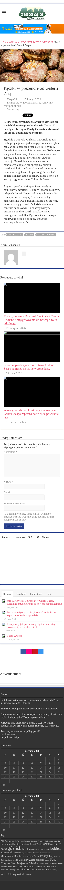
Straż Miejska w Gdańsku (24, 863)
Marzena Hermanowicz (42, 853)
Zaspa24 (12, 99)
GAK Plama (48, 844)
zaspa (6, 873)
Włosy (54, 869)
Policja (44, 856)
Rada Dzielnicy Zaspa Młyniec (28, 859)
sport (47, 860)
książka (17, 853)
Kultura (29, 853)
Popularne (21, 594)
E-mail (8, 492)
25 (14, 776)
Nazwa (8, 481)
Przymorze (54, 856)
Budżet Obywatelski (52, 841)
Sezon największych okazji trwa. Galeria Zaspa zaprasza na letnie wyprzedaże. (29, 366)
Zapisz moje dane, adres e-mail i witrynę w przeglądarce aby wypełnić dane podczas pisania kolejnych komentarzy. (29, 516)
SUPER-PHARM (45, 864)
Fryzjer (39, 844)
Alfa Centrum (7, 841)
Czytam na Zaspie (10, 844)
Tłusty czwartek (46, 235)
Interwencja (45, 849)
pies (24, 856)
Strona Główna (10, 42)
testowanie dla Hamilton (24, 866)
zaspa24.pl (17, 874)
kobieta (55, 848)
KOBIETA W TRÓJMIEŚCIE (37, 42)
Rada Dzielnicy (6, 860)
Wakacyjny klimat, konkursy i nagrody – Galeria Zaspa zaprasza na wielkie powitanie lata (31, 413)
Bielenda (34, 841)
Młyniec (18, 856)
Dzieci (33, 844)
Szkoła (54, 863)
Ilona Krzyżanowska (31, 849)
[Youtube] (35, 651)
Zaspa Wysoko (14, 635)
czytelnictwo (24, 844)
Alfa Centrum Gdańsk (21, 841)
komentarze (36, 594)
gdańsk (14, 848)
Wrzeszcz (46, 869)
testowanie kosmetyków (10, 870)
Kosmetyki (7, 852)
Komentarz (10, 452)
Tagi (48, 594)
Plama (36, 856)
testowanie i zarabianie (46, 867)
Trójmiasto (24, 869)
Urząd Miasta (36, 870)
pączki (29, 235)
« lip (3, 784)
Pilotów (30, 856)
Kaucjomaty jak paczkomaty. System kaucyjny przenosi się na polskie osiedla (31, 625)
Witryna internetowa (14, 503)
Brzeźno (41, 841)
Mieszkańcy (7, 856)
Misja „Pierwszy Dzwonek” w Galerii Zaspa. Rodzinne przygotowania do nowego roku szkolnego (32, 319)
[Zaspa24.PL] (32, 13)
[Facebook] (23, 651)
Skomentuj (13, 109)
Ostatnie (7, 594)
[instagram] (40, 651)
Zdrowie (27, 874)
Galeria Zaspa (15, 235)
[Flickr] (29, 651)
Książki (23, 853)
